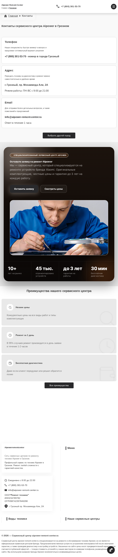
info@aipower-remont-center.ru (23, 117)
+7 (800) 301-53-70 (71, 6)
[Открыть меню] (113, 6)
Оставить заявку (24, 188)
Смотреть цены (54, 188)
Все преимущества (59, 385)
